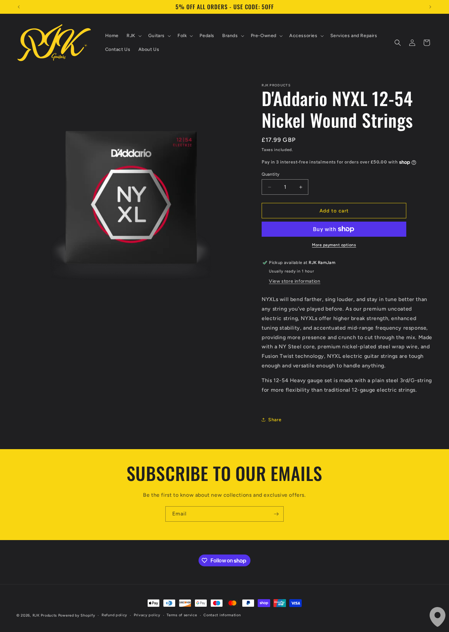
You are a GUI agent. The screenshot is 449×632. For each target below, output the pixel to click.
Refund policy (114, 615)
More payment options (334, 245)
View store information (294, 281)
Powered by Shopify (76, 615)
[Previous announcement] (19, 7)
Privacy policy (147, 615)
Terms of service (182, 615)
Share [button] (274, 420)
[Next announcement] (430, 7)
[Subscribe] (276, 514)
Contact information (222, 615)
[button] (133, 36)
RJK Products (45, 615)
